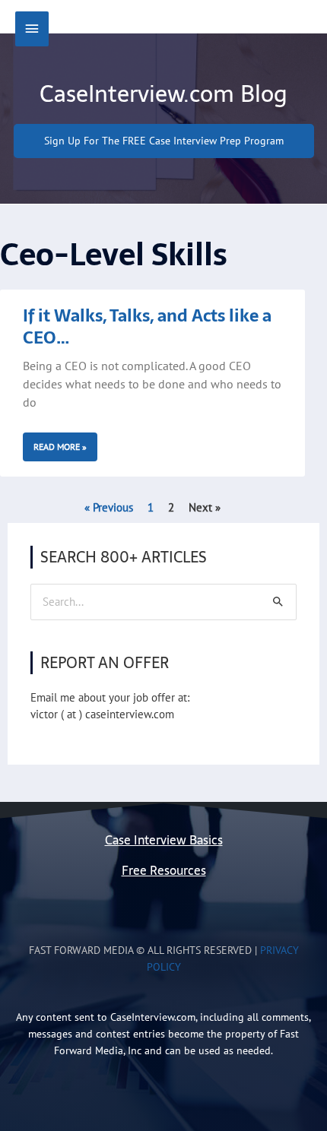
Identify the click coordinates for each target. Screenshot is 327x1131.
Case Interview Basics (164, 840)
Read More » (60, 446)
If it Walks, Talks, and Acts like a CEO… (147, 326)
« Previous (108, 507)
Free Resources (164, 870)
